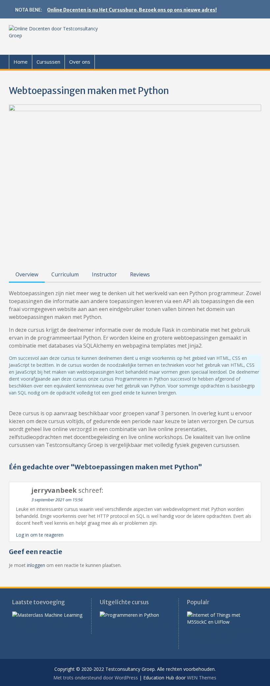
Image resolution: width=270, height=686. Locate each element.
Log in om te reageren (40, 535)
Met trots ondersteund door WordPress (95, 677)
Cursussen (48, 61)
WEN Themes (201, 677)
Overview (26, 274)
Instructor (104, 274)
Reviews (140, 274)
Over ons (79, 61)
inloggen (36, 565)
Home (21, 61)
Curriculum (65, 274)
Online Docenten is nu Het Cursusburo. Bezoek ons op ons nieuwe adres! (132, 10)
